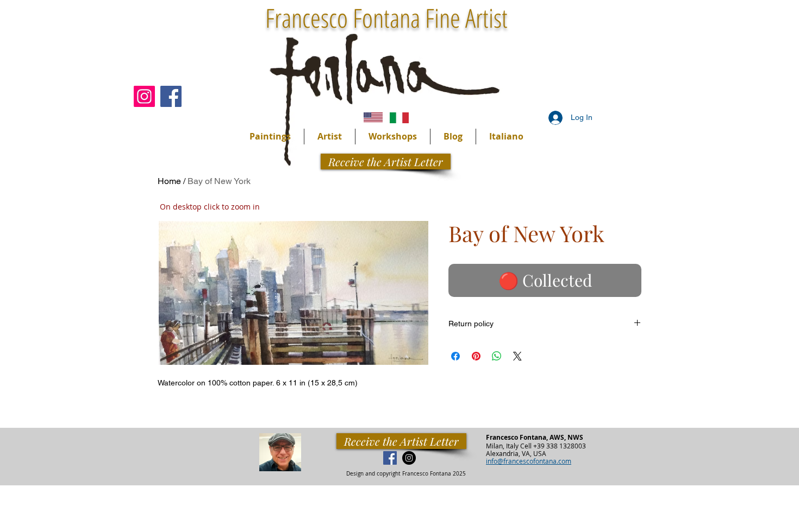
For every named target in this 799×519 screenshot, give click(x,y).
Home (169, 181)
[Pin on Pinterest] (476, 356)
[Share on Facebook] (455, 356)
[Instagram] (144, 96)
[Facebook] (171, 96)
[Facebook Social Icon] (390, 458)
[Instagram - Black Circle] (409, 458)
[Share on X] (517, 356)
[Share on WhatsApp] (496, 356)
